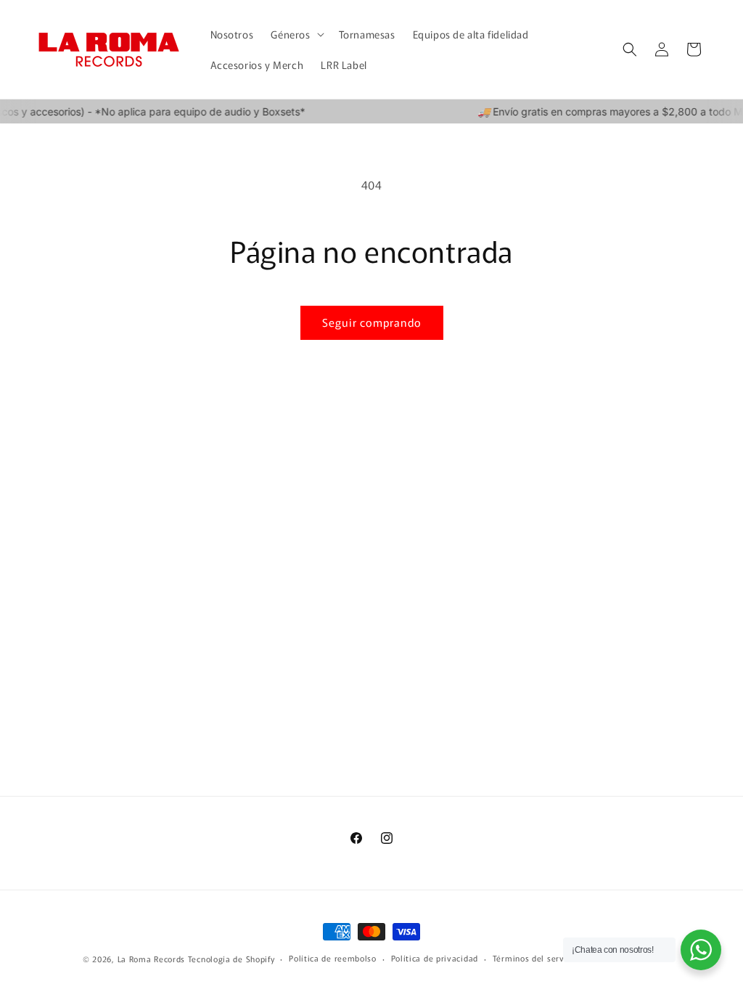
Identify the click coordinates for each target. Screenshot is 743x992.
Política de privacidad (434, 958)
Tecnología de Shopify (231, 958)
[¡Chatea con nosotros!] (701, 950)
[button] (295, 34)
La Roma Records (152, 958)
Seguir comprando (372, 322)
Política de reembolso (333, 958)
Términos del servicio (536, 958)
